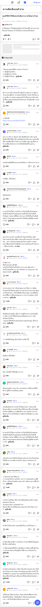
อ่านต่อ (17, 246)
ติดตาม (16, 63)
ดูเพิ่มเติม (19, 76)
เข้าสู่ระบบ (36, 2)
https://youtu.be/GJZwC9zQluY (14, 120)
